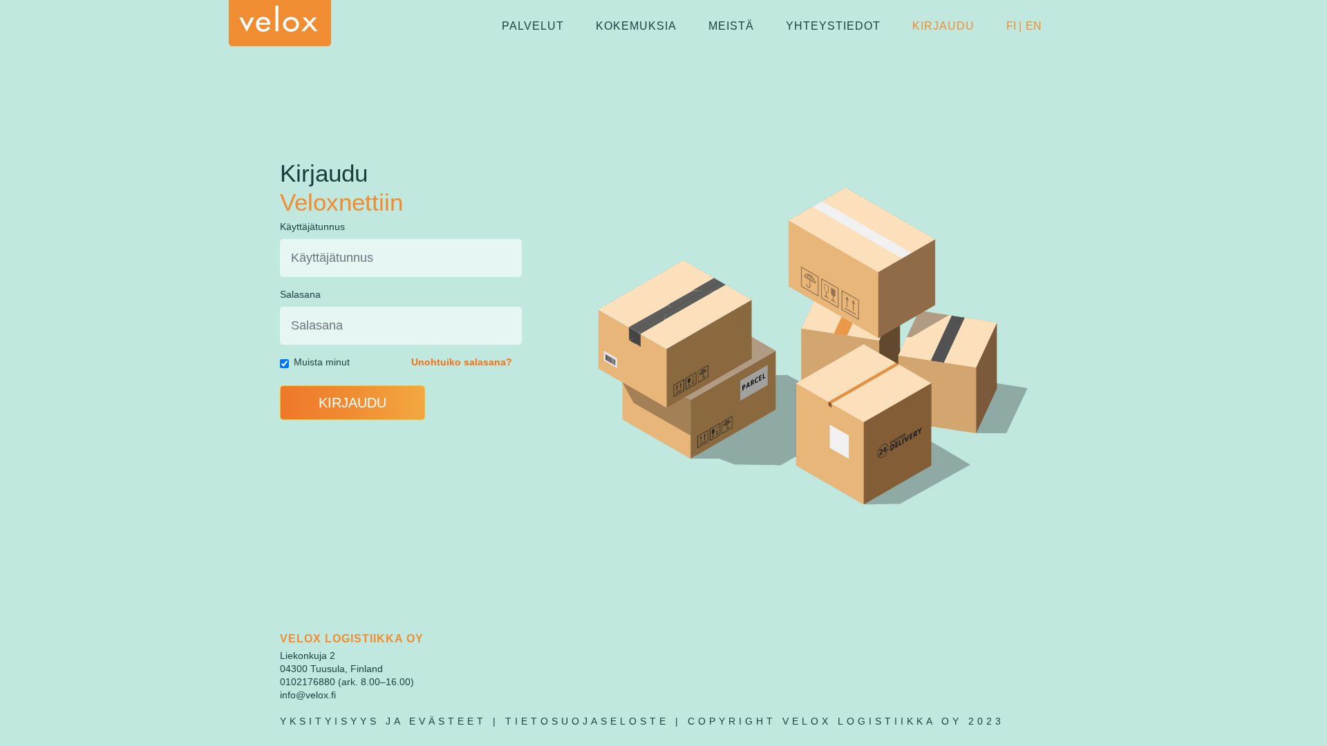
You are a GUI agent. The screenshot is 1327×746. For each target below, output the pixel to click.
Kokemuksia (636, 26)
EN (1034, 26)
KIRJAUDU (352, 402)
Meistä (731, 26)
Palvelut (533, 26)
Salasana (300, 294)
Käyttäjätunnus (312, 226)
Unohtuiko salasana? (461, 361)
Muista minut (322, 361)
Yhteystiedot (833, 26)
